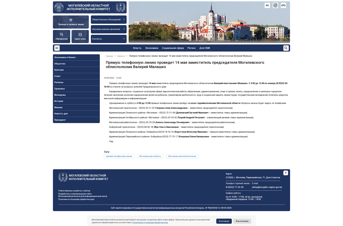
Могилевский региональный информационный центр (82, 196)
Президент (60, 120)
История (58, 101)
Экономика (151, 48)
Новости (121, 56)
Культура (59, 70)
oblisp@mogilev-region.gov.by (267, 187)
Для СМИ (204, 48)
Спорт (57, 76)
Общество (59, 63)
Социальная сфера (173, 48)
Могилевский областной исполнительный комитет (88, 7)
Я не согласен (242, 221)
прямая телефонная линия (119, 156)
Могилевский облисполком (182, 156)
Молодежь (60, 95)
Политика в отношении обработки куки (76, 199)
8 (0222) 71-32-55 (234, 187)
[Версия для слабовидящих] (283, 5)
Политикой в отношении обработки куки (150, 222)
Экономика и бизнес (65, 57)
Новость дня (61, 113)
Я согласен (224, 221)
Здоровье (59, 88)
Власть (137, 48)
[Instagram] (275, 5)
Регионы (58, 82)
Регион (192, 48)
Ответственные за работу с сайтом (74, 191)
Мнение (58, 107)
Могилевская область (150, 156)
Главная (109, 56)
